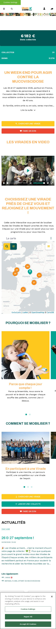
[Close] (52, 596)
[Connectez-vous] (44, 9)
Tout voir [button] (6, 529)
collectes (28, 52)
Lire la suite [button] (27, 110)
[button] (4, 9)
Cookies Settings (10, 2)
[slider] (14, 183)
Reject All (28, 617)
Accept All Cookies (28, 624)
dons (28, 58)
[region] (28, 610)
